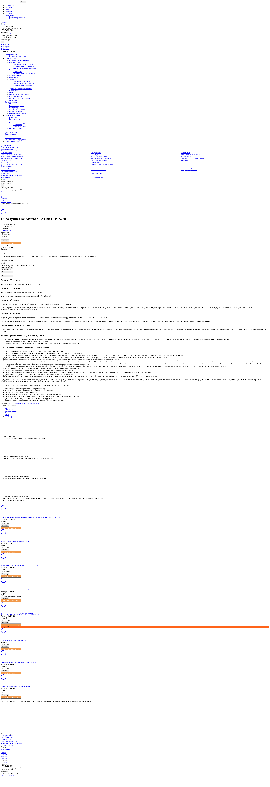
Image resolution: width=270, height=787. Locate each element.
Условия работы (15, 19)
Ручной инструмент (16, 128)
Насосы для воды (15, 96)
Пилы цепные (14, 70)
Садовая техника (11, 58)
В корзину (5, 240)
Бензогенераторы (15, 111)
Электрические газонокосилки (25, 66)
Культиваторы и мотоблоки (19, 60)
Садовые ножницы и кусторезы (20, 98)
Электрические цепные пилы (24, 74)
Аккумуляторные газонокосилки (25, 68)
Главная (4, 198)
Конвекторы (18, 125)
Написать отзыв (6, 230)
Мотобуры (13, 100)
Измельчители (14, 91)
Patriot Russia (5, 762)
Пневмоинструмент (16, 106)
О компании (9, 6)
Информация (5, 758)
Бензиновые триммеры (22, 81)
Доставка (8, 7)
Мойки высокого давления (19, 94)
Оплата (7, 9)
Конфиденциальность (17, 17)
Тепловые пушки (20, 127)
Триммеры (13, 79)
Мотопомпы (13, 92)
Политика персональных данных (13, 732)
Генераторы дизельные (17, 113)
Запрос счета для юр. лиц (10, 243)
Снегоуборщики (11, 55)
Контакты (8, 13)
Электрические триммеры (23, 85)
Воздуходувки (14, 77)
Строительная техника (13, 115)
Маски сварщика (15, 104)
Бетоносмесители (15, 119)
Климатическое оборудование (20, 123)
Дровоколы (13, 87)
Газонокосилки (14, 62)
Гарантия (8, 11)
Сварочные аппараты (17, 109)
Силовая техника (11, 102)
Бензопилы (18, 72)
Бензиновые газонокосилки (23, 64)
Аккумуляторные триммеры (24, 83)
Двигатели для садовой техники (20, 89)
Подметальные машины (17, 56)
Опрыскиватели (15, 75)
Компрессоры (14, 108)
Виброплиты (14, 117)
